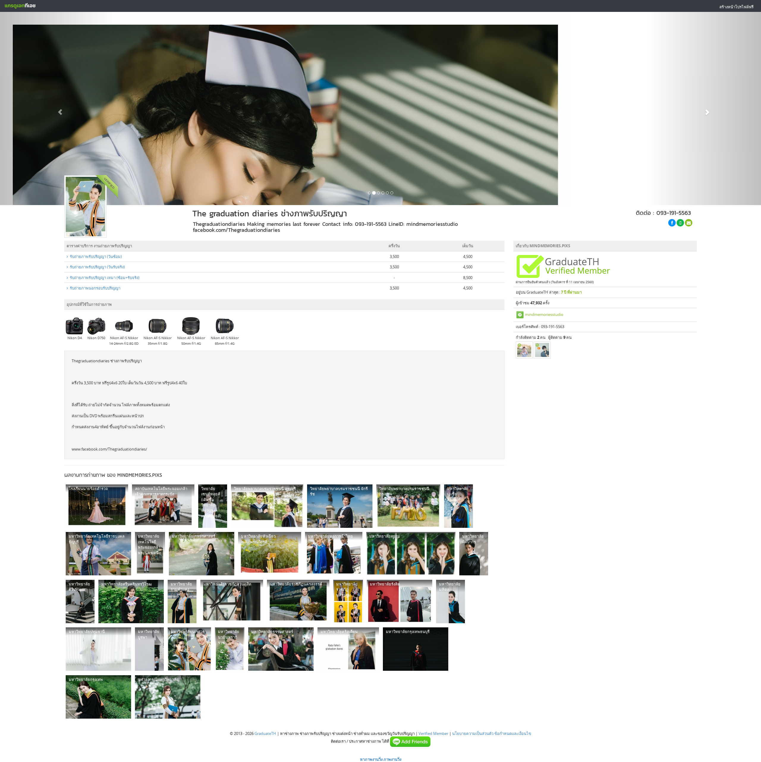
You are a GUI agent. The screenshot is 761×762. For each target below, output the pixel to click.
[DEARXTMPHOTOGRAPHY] (524, 349)
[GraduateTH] (20, 6)
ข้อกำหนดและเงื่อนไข (512, 733)
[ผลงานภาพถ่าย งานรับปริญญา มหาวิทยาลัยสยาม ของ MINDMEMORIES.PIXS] (410, 553)
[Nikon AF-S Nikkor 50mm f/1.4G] (191, 325)
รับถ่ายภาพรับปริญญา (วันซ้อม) (95, 256)
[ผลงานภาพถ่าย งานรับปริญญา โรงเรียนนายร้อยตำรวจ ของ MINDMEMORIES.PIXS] (97, 506)
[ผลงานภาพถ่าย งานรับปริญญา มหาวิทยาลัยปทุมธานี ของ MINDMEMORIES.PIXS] (98, 649)
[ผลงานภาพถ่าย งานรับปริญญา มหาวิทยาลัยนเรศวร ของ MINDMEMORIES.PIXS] (189, 649)
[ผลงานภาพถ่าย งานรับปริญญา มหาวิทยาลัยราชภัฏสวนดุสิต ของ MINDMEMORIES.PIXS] (231, 601)
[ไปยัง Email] (688, 222)
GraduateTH (265, 733)
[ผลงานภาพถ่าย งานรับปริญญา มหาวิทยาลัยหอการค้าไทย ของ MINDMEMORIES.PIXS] (333, 553)
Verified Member (433, 733)
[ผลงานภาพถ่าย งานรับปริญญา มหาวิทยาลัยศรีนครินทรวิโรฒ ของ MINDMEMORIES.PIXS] (131, 601)
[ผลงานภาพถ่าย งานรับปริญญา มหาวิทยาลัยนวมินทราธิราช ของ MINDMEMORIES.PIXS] (230, 649)
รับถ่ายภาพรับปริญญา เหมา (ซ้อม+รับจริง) (103, 277)
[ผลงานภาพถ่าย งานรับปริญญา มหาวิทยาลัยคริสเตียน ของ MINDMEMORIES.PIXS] (348, 649)
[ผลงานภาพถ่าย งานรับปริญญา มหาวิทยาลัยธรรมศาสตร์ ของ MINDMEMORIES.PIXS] (281, 649)
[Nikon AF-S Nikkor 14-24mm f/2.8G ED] (124, 325)
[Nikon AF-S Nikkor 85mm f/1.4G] (225, 325)
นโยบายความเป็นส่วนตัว (472, 733)
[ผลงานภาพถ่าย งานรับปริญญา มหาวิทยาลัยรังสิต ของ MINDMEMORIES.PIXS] (399, 601)
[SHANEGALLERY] (542, 349)
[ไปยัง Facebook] (672, 222)
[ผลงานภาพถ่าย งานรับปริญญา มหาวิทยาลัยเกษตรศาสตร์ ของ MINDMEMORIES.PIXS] (201, 553)
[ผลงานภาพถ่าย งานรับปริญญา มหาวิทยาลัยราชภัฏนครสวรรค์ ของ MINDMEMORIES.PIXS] (298, 601)
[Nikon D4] (75, 325)
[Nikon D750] (96, 325)
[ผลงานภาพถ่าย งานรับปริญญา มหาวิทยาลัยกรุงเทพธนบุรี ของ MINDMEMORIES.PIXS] (415, 649)
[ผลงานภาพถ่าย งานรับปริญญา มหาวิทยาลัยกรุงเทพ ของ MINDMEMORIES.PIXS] (98, 697)
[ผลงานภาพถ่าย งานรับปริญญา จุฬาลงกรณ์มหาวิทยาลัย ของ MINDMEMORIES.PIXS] (167, 697)
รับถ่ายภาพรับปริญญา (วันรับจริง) (96, 267)
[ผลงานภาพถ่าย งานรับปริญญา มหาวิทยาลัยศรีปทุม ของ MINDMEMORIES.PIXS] (80, 601)
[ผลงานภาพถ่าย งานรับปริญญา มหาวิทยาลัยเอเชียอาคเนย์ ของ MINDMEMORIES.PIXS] (458, 506)
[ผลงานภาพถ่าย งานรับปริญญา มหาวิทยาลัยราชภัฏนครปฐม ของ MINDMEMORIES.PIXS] (348, 601)
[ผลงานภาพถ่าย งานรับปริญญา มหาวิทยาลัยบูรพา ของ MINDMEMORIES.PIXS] (149, 649)
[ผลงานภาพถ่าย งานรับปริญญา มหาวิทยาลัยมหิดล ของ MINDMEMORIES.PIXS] (450, 601)
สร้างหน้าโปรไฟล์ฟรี (736, 7)
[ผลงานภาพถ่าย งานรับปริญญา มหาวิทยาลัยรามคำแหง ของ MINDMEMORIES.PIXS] (182, 601)
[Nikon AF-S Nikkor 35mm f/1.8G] (157, 325)
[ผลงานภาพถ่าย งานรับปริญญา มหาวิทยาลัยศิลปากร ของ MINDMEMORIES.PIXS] (473, 553)
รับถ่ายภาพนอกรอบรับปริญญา (94, 288)
